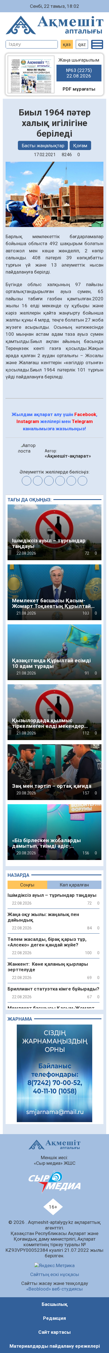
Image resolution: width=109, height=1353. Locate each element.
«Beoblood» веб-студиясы (54, 1289)
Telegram (82, 421)
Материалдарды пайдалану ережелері (55, 1346)
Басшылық (55, 1304)
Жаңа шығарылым (78, 68)
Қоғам (80, 145)
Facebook (85, 414)
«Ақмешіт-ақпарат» (68, 456)
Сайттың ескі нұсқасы (54, 1274)
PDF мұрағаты (79, 89)
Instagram (27, 421)
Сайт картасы (54, 1332)
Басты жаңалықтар (43, 145)
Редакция (54, 1318)
